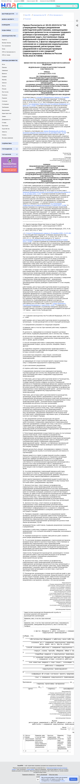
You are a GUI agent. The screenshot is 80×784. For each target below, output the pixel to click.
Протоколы (5, 92)
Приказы (4, 67)
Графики (4, 76)
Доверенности (6, 119)
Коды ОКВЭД (6, 30)
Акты (3, 64)
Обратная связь (53, 774)
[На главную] (8, 6)
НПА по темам (6, 55)
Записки (4, 82)
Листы (4, 86)
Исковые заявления (7, 138)
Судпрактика (7, 143)
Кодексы (4, 39)
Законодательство (9, 36)
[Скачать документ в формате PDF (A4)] (70, 59)
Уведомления (5, 110)
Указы (3, 49)
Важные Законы (6, 42)
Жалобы (4, 79)
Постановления (6, 46)
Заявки (4, 116)
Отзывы (4, 122)
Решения (4, 98)
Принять (73, 779)
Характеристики (6, 113)
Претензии (5, 125)
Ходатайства (5, 128)
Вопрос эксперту (8, 19)
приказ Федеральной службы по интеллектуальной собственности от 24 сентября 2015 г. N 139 (44, 132)
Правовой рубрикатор (28, 774)
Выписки (4, 73)
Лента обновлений (42, 774)
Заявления (5, 70)
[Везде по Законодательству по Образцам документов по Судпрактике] (65, 6)
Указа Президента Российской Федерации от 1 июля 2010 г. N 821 (44, 304)
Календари (6, 25)
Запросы (4, 132)
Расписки (4, 95)
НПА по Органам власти (8, 52)
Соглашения (5, 104)
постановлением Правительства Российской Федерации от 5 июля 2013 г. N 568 (44, 204)
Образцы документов (9, 60)
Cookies (62, 780)
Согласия (4, 101)
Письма (4, 89)
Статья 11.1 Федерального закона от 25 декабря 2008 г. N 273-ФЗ (48, 233)
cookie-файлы (30, 769)
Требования (5, 107)
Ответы (4, 135)
